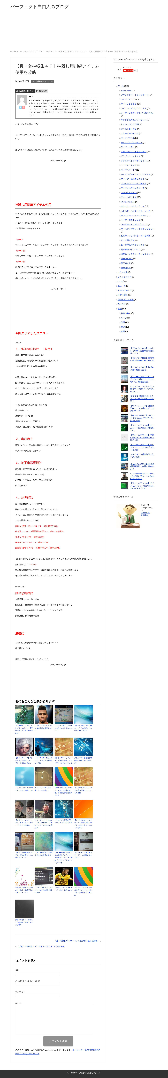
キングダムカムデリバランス (133, 120)
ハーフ (124, 318)
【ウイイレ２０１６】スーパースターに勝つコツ (63, 889)
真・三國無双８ (128, 240)
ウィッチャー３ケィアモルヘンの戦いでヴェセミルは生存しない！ (142, 476)
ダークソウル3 (127, 138)
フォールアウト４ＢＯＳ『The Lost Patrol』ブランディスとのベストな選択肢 (44, 824)
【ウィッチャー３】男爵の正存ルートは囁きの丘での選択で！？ (142, 408)
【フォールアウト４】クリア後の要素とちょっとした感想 (83, 790)
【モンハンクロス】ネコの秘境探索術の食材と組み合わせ (142, 466)
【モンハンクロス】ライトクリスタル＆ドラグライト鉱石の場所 (142, 418)
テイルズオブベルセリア (132, 143)
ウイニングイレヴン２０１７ (133, 108)
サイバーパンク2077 (130, 124)
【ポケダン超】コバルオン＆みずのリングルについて (63, 728)
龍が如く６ (126, 268)
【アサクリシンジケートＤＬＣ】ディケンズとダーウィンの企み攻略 (24, 822)
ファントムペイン (129, 193)
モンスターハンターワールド (133, 215)
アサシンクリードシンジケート (134, 95)
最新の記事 (43, 91)
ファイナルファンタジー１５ (133, 183)
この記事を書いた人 (26, 91)
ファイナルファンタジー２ (133, 188)
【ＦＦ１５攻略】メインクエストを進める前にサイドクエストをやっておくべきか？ (83, 824)
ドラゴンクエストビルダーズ (133, 152)
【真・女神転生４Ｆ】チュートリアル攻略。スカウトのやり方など (83, 728)
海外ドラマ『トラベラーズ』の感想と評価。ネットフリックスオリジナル (63, 760)
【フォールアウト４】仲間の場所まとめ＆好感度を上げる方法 (142, 437)
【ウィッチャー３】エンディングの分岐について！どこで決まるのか (24, 760)
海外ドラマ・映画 (126, 300)
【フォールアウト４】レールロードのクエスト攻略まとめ (142, 427)
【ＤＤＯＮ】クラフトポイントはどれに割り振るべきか (44, 890)
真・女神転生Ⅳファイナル (42, 81)
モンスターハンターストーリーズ (135, 211)
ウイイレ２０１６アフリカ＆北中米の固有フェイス (44, 728)
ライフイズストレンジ (131, 220)
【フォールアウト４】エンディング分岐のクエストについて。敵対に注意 (142, 379)
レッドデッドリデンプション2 (134, 224)
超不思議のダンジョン (131, 249)
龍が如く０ (126, 263)
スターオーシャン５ (130, 133)
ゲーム (121, 86)
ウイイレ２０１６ (129, 104)
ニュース (122, 286)
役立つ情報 (123, 295)
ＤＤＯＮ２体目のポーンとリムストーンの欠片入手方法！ (142, 398)
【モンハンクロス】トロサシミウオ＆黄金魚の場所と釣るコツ (142, 350)
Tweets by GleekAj (145, 514)
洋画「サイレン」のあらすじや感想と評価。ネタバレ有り (24, 922)
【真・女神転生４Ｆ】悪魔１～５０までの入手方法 (41, 946)
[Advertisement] (84, 32)
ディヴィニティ (128, 147)
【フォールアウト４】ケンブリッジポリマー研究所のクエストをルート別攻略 (24, 729)
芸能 (120, 309)
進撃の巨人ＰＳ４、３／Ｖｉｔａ (135, 254)
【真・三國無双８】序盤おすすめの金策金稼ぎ (44, 854)
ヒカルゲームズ (125, 290)
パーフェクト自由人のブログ (39, 6)
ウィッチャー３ (128, 99)
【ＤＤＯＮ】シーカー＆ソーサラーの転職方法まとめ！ (83, 855)
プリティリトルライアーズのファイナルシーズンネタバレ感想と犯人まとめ (83, 891)
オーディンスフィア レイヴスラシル (137, 113)
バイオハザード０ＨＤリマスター (135, 174)
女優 (123, 327)
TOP (27, 51)
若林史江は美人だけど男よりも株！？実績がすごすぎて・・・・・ (24, 890)
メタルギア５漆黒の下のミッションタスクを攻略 (63, 821)
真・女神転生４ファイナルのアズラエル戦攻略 (77, 941)
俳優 (123, 322)
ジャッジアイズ (125, 277)
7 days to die (126, 90)
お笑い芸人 (126, 313)
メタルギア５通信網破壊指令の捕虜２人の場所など (83, 760)
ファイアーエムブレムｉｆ (133, 179)
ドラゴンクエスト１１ (131, 156)
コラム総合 (123, 272)
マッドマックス (128, 202)
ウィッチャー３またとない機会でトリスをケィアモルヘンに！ (142, 389)
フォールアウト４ (129, 197)
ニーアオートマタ (129, 165)
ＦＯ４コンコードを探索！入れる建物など (43, 789)
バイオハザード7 (128, 170)
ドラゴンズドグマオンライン (133, 161)
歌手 (123, 331)
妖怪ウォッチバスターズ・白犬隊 (135, 236)
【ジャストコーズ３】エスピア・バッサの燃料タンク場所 (44, 760)
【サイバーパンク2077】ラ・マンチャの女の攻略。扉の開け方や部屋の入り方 (63, 791)
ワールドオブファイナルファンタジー (137, 229)
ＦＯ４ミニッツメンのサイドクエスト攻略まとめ (24, 789)
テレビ (121, 281)
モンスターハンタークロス (133, 206)
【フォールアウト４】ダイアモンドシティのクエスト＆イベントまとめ (142, 485)
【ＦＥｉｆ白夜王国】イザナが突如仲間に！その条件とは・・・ (24, 855)
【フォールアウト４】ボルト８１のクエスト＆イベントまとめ (142, 447)
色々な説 (122, 304)
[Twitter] (20, 107)
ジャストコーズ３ (129, 129)
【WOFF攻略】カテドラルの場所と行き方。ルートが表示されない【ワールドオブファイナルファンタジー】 (63, 858)
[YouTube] (23, 107)
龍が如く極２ (127, 259)
